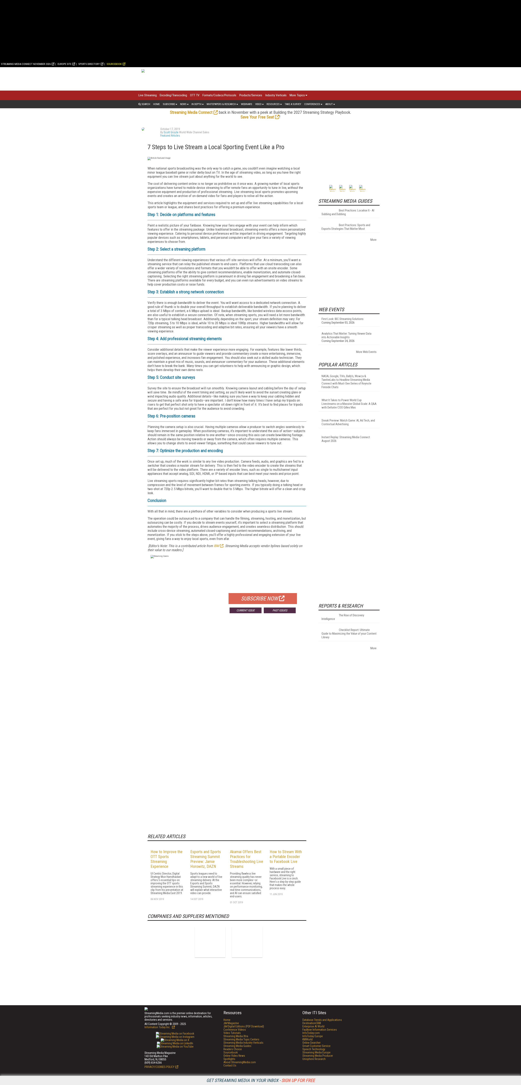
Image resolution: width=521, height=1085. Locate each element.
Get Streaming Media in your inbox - (260, 1080)
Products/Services (250, 95)
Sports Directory (89, 64)
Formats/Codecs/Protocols (219, 95)
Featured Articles (170, 135)
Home (156, 104)
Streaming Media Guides (237, 1046)
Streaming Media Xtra (235, 1036)
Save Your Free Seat (257, 117)
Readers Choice (232, 1049)
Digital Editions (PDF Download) (243, 1026)
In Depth (196, 104)
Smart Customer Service (316, 1046)
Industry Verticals (276, 95)
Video (258, 104)
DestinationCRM (311, 1023)
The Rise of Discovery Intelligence (343, 617)
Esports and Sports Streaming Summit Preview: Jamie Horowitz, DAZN (205, 859)
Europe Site (64, 64)
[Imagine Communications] (210, 942)
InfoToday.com (311, 1033)
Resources (273, 104)
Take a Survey (293, 104)
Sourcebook (114, 64)
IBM (216, 546)
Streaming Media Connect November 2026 (26, 64)
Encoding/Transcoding (173, 95)
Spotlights (229, 1059)
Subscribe (169, 104)
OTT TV (194, 95)
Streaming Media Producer (317, 1055)
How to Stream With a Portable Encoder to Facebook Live (286, 856)
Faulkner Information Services (319, 1029)
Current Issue (245, 610)
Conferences (312, 104)
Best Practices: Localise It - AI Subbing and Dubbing (348, 212)
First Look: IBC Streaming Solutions (342, 319)
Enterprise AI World (313, 1026)
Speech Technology (313, 1049)
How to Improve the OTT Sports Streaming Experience (167, 859)
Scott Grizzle (171, 132)
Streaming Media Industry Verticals (243, 1042)
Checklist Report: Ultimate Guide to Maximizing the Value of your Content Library (349, 633)
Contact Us (229, 1065)
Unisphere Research (314, 1059)
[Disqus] (227, 676)
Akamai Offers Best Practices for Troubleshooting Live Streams (246, 859)
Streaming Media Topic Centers (241, 1039)
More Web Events (366, 352)
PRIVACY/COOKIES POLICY (159, 1067)
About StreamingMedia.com (239, 1062)
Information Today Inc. (157, 1027)
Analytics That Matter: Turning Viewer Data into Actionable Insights (346, 335)
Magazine (231, 1023)
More (373, 240)
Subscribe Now (259, 598)
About (329, 104)
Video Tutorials (232, 1033)
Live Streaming (147, 95)
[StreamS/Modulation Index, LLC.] (247, 942)
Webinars (246, 104)
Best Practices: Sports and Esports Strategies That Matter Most (346, 227)
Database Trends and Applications (322, 1019)
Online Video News (234, 1055)
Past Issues (280, 610)
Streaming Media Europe (316, 1052)
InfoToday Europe (312, 1036)
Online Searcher (311, 1042)
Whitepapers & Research (221, 104)
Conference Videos (234, 1029)
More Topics (297, 95)
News (183, 104)
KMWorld (307, 1039)
